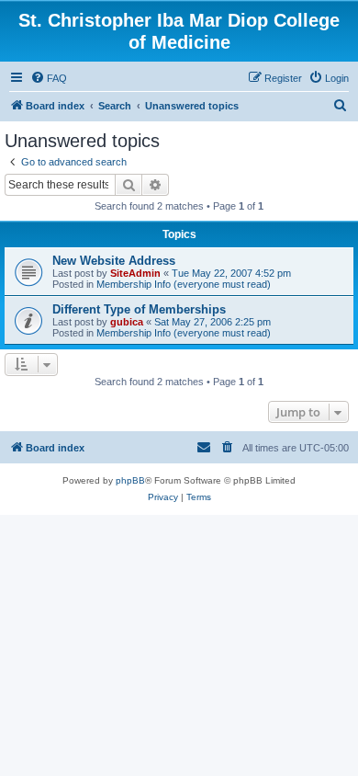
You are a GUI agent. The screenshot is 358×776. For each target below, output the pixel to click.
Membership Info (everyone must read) (183, 284)
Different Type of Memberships (139, 309)
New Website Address (113, 261)
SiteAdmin (135, 273)
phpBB (130, 480)
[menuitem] (48, 78)
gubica (126, 321)
